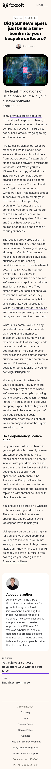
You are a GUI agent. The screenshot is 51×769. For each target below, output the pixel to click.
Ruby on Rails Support (25, 753)
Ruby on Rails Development (26, 741)
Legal (25, 718)
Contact (25, 735)
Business (18, 18)
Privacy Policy (25, 724)
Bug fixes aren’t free (16, 682)
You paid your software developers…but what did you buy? (22, 667)
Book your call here (15, 561)
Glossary (25, 712)
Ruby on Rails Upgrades (25, 747)
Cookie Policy (25, 730)
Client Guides (31, 18)
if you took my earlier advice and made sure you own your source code (25, 312)
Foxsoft (13, 5)
